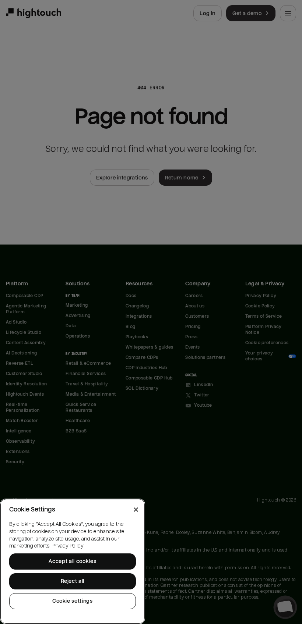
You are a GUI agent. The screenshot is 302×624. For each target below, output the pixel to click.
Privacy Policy (68, 546)
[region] (72, 561)
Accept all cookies (72, 561)
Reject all (73, 581)
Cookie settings (72, 601)
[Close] (136, 510)
